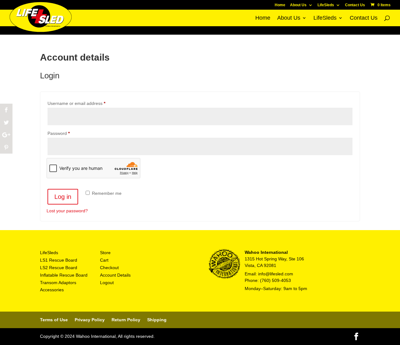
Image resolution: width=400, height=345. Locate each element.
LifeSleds (326, 5)
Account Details (115, 275)
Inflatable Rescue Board (64, 275)
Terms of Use (54, 319)
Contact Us (355, 5)
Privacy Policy (90, 319)
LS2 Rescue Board (58, 267)
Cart (104, 260)
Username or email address (85, 103)
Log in (62, 196)
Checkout (109, 267)
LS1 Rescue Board (58, 260)
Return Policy (126, 319)
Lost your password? (67, 210)
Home (280, 5)
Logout (107, 282)
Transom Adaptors (58, 282)
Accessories (52, 289)
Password (68, 133)
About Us (298, 5)
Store (105, 252)
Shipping (157, 319)
